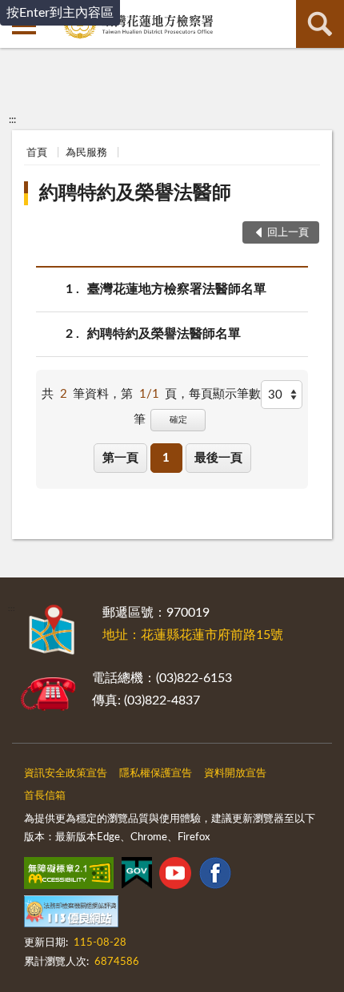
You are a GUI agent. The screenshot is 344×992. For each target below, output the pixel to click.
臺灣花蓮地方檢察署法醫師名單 (176, 289)
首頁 (36, 153)
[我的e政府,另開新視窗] (137, 876)
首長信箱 (45, 796)
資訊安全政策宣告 (65, 773)
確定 (178, 419)
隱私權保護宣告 (155, 773)
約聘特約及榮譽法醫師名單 (164, 333)
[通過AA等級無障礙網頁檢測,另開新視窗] (69, 876)
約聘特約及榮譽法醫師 (135, 193)
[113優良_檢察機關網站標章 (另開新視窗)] (71, 914)
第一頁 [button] (120, 458)
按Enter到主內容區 (60, 12)
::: (12, 120)
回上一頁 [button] (288, 233)
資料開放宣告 (235, 773)
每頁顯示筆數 (225, 394)
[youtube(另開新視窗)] (175, 876)
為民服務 (86, 153)
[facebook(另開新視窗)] (215, 876)
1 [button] (166, 458)
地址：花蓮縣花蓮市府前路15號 (192, 635)
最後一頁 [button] (218, 458)
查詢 (320, 24)
